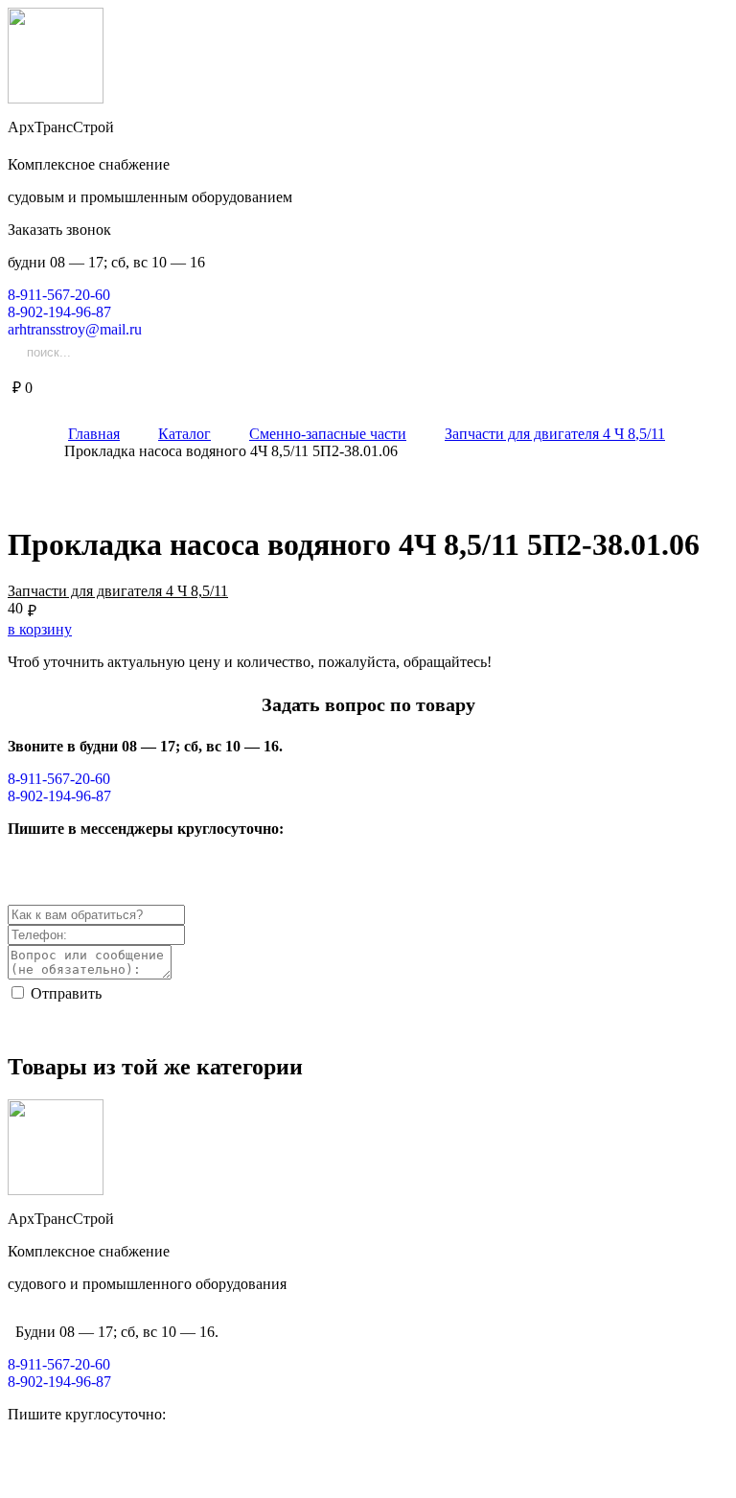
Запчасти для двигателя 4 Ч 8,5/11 (118, 591)
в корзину (40, 629)
